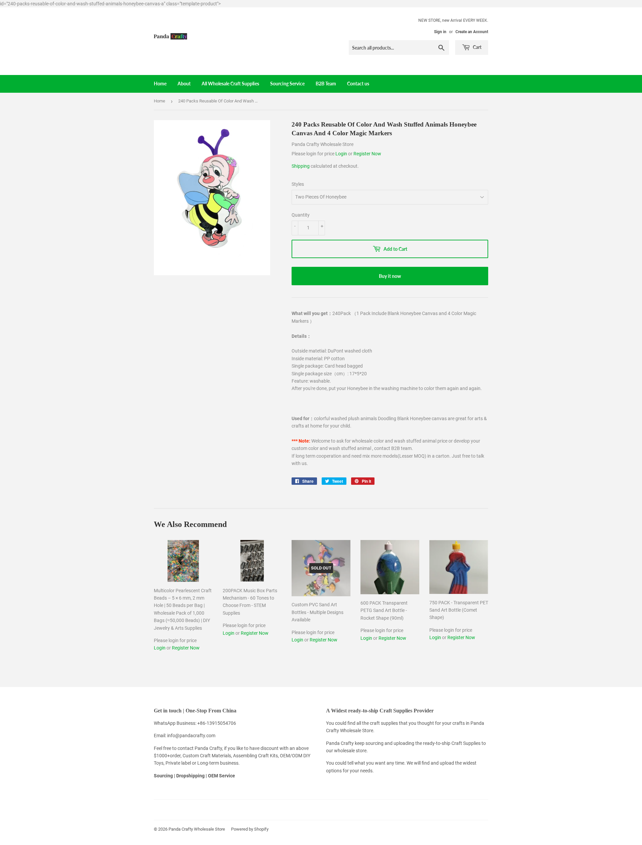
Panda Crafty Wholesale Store (197, 829)
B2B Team (326, 83)
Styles (298, 184)
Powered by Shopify (250, 829)
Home (160, 83)
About (184, 83)
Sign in (440, 31)
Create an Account (471, 31)
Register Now (367, 153)
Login (341, 153)
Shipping (301, 166)
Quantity (301, 215)
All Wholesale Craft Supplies (230, 83)
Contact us (358, 83)
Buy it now (390, 276)
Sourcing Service (287, 83)
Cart (476, 47)
